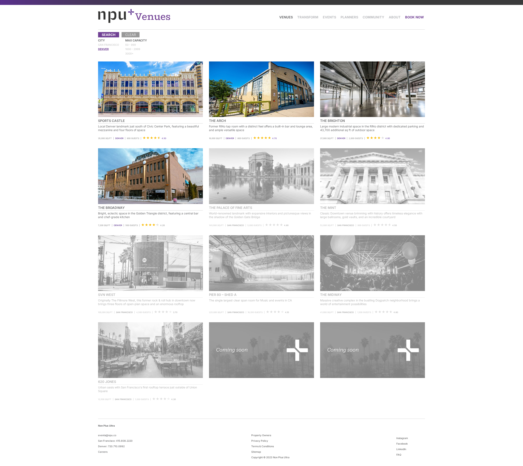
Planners (349, 17)
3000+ (129, 53)
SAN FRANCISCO (108, 44)
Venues (286, 17)
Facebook (402, 443)
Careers (102, 451)
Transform (307, 17)
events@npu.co (107, 435)
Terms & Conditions (262, 446)
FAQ (398, 454)
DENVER (103, 49)
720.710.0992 (116, 446)
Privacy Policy (259, 440)
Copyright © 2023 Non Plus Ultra (270, 457)
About (395, 17)
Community (373, 17)
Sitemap (256, 451)
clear (130, 35)
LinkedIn (401, 449)
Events (329, 17)
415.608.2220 (124, 440)
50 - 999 (130, 44)
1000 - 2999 (132, 49)
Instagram (402, 438)
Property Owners (261, 435)
